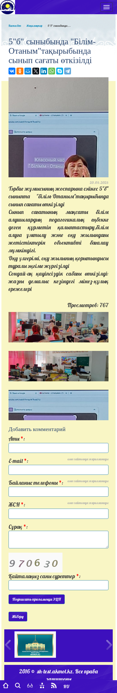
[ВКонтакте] (12, 71)
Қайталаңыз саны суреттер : (45, 576)
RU (66, 686)
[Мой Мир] (27, 71)
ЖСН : (58, 504)
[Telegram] (67, 71)
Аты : (17, 438)
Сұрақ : (18, 526)
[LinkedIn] (43, 71)
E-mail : (58, 460)
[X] (35, 71)
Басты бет (15, 26)
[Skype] (59, 71)
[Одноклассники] (19, 71)
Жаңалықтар (34, 26)
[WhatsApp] (51, 71)
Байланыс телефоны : (58, 482)
